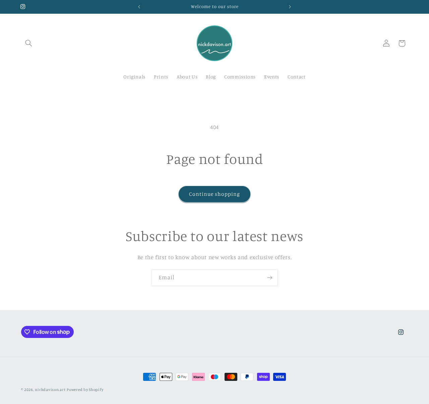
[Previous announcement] (139, 6)
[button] (29, 43)
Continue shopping (214, 194)
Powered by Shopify (85, 389)
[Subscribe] (270, 277)
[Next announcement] (290, 6)
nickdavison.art (50, 389)
